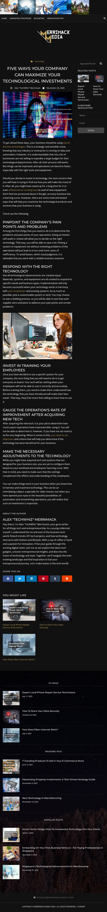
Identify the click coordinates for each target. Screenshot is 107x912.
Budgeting (39, 18)
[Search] (101, 63)
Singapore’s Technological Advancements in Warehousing (55, 866)
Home (4, 18)
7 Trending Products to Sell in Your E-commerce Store (53, 761)
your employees (17, 291)
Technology (39, 61)
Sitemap (81, 906)
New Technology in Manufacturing (41, 798)
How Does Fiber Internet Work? (19, 659)
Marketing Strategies (20, 18)
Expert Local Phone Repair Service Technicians (16, 626)
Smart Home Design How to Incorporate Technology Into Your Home (61, 829)
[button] (104, 18)
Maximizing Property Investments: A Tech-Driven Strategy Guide (58, 779)
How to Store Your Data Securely (40, 711)
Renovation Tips (55, 18)
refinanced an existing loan (23, 190)
